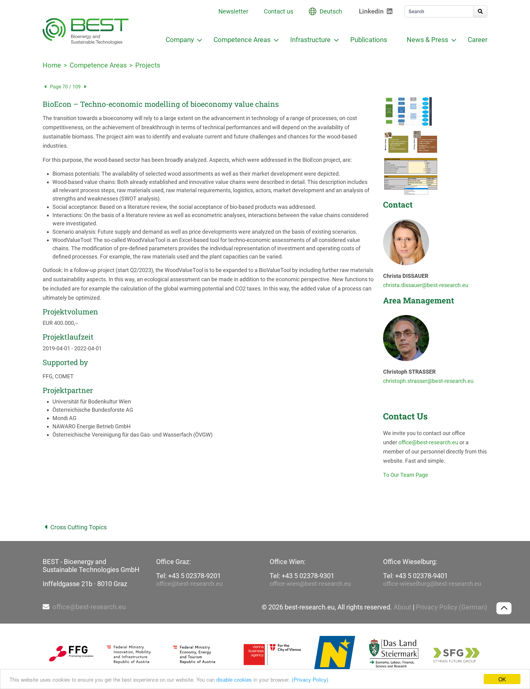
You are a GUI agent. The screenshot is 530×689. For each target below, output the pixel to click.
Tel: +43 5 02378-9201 (188, 576)
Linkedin (371, 11)
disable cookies (234, 679)
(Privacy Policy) (310, 679)
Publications (368, 40)
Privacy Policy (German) (451, 607)
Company (180, 40)
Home (52, 65)
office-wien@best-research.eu (310, 583)
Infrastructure (310, 40)
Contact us (278, 11)
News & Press (427, 40)
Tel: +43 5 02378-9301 (302, 576)
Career (477, 40)
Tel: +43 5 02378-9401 (415, 576)
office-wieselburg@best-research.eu (432, 583)
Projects (147, 65)
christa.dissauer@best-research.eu (425, 285)
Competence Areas (242, 40)
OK (502, 679)
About (402, 607)
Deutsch (331, 11)
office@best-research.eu (428, 442)
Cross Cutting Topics (78, 527)
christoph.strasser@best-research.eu (428, 381)
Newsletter (233, 11)
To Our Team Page (405, 475)
